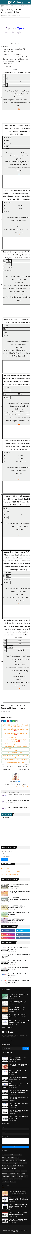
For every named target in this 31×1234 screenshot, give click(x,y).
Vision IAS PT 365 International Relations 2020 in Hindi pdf (16, 919)
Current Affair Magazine (8, 1160)
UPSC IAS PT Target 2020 (15, 753)
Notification (5, 1173)
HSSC (8, 1165)
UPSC (26, 1176)
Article (19, 1154)
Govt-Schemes (22, 1163)
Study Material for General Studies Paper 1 (15, 729)
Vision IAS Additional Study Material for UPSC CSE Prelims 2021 (19, 1065)
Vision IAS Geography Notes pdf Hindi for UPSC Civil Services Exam (18, 1198)
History (14, 1165)
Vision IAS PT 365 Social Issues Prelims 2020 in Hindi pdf (16, 906)
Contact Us (20, 1228)
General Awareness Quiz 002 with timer (18, 807)
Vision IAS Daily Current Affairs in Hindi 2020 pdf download (18, 1220)
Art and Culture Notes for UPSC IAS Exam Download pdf (18, 995)
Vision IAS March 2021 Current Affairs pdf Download (18, 981)
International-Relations (7, 1171)
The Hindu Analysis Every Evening (15, 744)
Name (3, 853)
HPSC (3, 1165)
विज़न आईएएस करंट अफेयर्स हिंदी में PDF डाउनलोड (15, 746)
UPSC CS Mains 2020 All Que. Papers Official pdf (15, 740)
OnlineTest (8, 5)
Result (23, 1173)
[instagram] (8, 934)
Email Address (5, 856)
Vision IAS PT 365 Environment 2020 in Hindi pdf (18, 913)
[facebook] (8, 930)
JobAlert (18, 1171)
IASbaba (14, 1168)
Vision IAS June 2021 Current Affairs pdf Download (18, 961)
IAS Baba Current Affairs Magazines (15, 759)
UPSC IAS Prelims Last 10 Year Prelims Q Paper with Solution (15, 725)
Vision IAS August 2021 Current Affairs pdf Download (18, 948)
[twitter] (23, 930)
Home (2, 5)
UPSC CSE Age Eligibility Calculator (11, 874)
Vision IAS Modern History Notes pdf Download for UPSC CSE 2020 (19, 1021)
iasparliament (17, 1179)
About (14, 1228)
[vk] (23, 934)
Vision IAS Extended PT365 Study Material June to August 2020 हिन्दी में (18, 1192)
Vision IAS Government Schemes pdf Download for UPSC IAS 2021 (19, 1091)
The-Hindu (20, 1176)
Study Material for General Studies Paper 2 (15, 734)
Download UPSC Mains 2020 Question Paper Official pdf (17, 1008)
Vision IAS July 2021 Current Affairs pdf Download (19, 955)
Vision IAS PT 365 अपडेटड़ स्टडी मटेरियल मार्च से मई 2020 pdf (19, 892)
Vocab (10, 1179)
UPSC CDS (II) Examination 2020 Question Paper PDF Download (18, 1015)
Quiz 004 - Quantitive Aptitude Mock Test (19, 794)
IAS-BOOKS (20, 1165)
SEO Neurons (12, 1230)
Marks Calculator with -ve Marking (11, 871)
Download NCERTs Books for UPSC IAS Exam (15, 756)
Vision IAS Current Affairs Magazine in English (15, 749)
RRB (18, 1173)
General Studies (6, 1163)
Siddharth (4, 15)
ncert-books (5, 1181)
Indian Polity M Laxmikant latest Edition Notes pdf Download (18, 1002)
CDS (17, 1157)
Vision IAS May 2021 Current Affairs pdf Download (18, 968)
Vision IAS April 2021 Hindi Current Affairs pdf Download (18, 1110)
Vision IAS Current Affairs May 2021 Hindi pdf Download (18, 1084)
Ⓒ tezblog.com (24, 1230)
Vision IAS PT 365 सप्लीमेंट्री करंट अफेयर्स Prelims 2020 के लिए (18, 885)
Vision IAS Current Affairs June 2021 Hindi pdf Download (18, 1078)
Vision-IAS (4, 1179)
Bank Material (5, 1157)
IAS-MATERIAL (5, 1168)
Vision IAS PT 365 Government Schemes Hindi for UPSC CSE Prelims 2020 (18, 899)
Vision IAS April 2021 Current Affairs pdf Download (18, 974)
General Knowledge (20, 1160)
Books (12, 1157)
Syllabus (13, 1176)
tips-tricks (12, 1181)
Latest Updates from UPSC (15, 762)
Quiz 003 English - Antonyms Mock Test (18, 800)
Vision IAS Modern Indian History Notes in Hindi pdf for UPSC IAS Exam (18, 1206)
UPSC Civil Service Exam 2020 (15, 737)
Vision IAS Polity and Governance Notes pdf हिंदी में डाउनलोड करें (18, 1213)
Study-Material (5, 1176)
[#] (19, 109)
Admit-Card (5, 1154)
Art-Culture (13, 1154)
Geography (14, 1163)
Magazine (24, 1171)
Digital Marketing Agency (21, 786)
